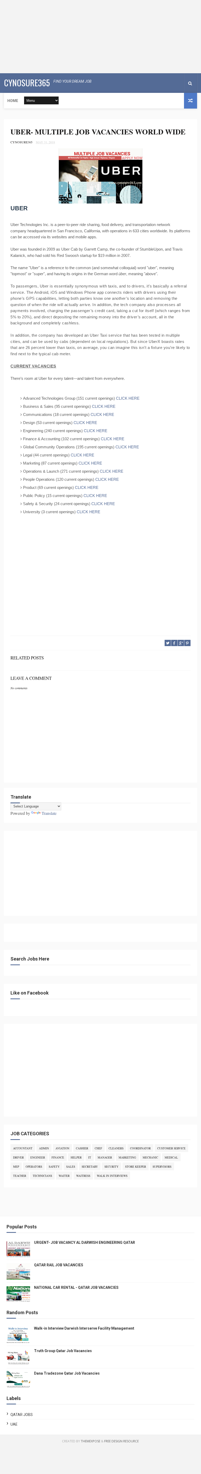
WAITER (64, 1176)
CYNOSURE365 (27, 82)
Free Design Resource (121, 1441)
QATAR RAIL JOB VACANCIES (58, 1265)
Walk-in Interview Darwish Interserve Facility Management (84, 1328)
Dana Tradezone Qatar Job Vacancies (67, 1373)
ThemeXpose (90, 1441)
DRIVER (18, 1157)
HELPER (76, 1157)
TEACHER (19, 1176)
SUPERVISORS (162, 1166)
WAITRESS (83, 1176)
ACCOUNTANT (22, 1148)
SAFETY (54, 1166)
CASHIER (82, 1148)
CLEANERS (116, 1148)
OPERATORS (34, 1166)
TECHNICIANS (42, 1176)
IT (89, 1157)
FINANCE (58, 1157)
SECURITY (111, 1166)
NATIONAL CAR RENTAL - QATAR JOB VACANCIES (76, 1287)
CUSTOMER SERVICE (171, 1148)
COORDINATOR (140, 1148)
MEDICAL (171, 1157)
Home (12, 101)
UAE (14, 1424)
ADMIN (44, 1148)
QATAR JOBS (21, 1415)
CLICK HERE (127, 398)
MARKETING (127, 1157)
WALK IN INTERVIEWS (112, 1176)
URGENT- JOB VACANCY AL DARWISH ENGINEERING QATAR (84, 1242)
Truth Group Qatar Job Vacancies (63, 1351)
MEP (16, 1166)
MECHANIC (150, 1157)
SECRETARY (90, 1166)
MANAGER (105, 1157)
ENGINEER (37, 1157)
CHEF (98, 1148)
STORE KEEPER (135, 1166)
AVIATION (62, 1148)
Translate (49, 813)
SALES (70, 1166)
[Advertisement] (100, 36)
